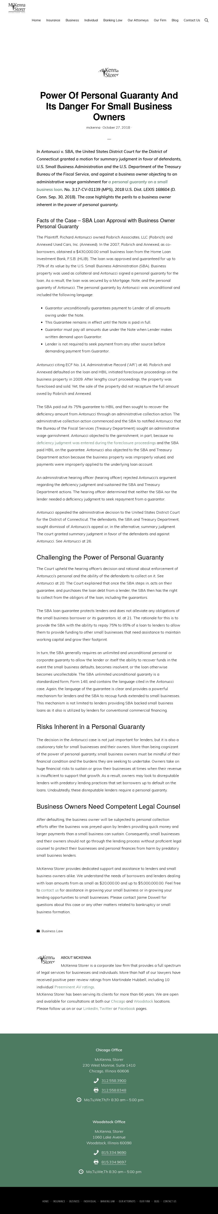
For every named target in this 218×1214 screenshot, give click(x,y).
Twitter (106, 1008)
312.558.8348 (114, 1090)
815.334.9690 (114, 1152)
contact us (50, 890)
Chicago (118, 1001)
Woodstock (144, 1001)
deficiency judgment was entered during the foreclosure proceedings (96, 442)
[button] (206, 20)
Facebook (126, 1008)
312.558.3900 (114, 1080)
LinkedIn (90, 1008)
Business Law (52, 931)
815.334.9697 (114, 1162)
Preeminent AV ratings (74, 986)
